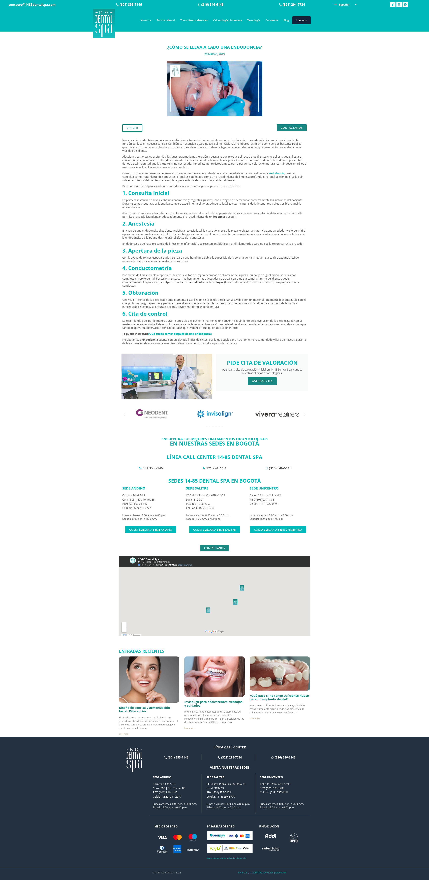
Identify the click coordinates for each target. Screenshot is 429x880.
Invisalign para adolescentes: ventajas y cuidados (213, 703)
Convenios (271, 20)
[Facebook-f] (405, 4)
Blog (286, 20)
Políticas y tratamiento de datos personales (262, 872)
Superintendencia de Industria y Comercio (226, 858)
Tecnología (253, 20)
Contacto (301, 20)
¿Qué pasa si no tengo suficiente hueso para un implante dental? (279, 697)
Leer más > (124, 733)
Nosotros (145, 20)
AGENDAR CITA (262, 381)
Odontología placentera (227, 20)
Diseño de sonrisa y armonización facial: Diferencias (144, 709)
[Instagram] (399, 4)
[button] (124, 414)
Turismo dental (166, 20)
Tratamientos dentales (194, 20)
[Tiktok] (392, 4)
